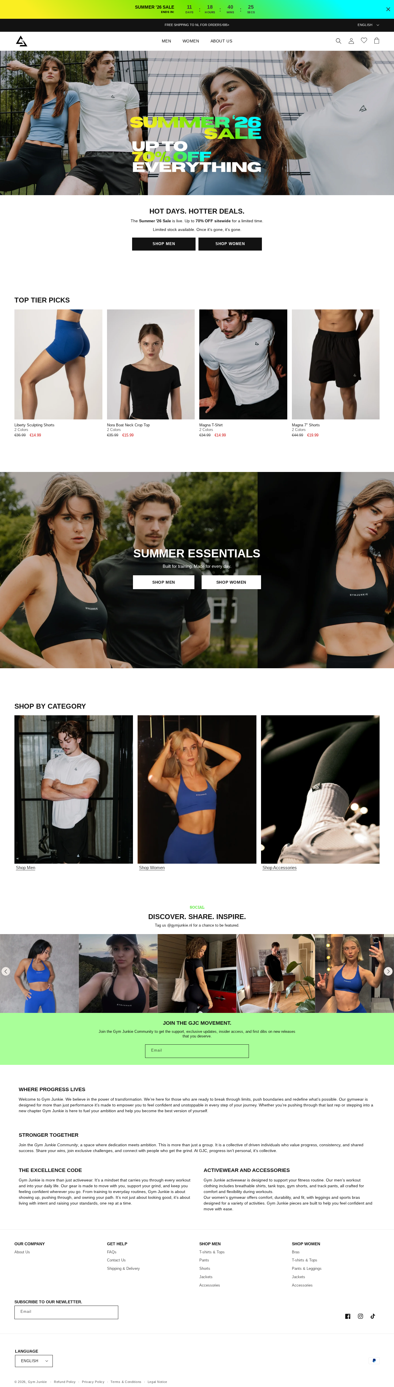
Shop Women (152, 867)
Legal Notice (157, 1382)
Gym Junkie (37, 1382)
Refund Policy (65, 1382)
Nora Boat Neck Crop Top (128, 425)
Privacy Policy (93, 1382)
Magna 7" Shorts (306, 425)
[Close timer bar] (388, 9)
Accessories (209, 1285)
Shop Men (25, 867)
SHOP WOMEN (230, 244)
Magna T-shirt (211, 425)
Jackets (206, 1277)
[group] (39, 973)
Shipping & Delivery (123, 1268)
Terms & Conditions (126, 1382)
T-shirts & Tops (212, 1252)
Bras (296, 1252)
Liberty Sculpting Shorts (34, 425)
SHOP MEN (164, 244)
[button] (168, 41)
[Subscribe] (242, 1051)
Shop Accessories (279, 867)
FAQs (112, 1252)
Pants (204, 1260)
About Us (22, 1252)
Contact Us (116, 1260)
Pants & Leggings (307, 1268)
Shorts (204, 1268)
